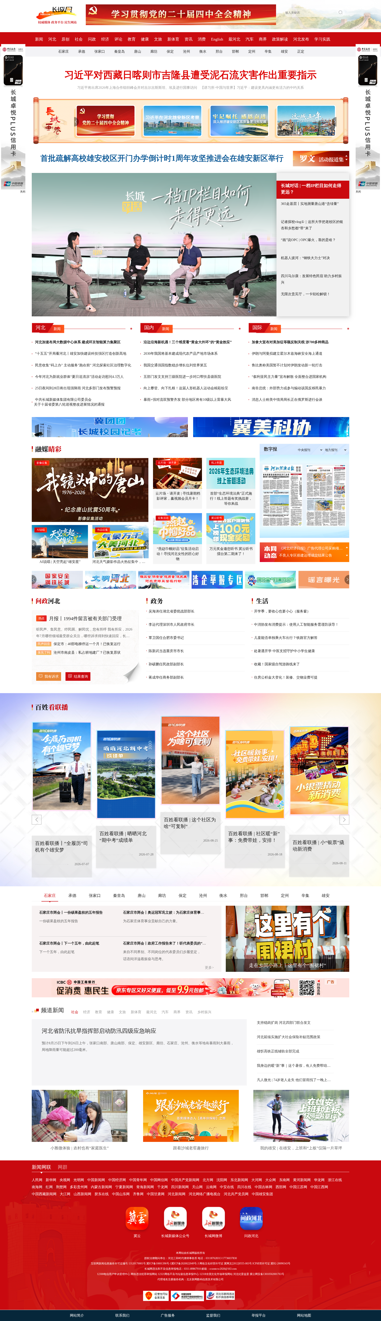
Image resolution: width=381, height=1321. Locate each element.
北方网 (208, 1180)
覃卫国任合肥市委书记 (166, 638)
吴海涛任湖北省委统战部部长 (171, 611)
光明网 (78, 1180)
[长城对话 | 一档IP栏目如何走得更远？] (154, 244)
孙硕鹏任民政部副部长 (166, 664)
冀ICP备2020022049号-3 (185, 1263)
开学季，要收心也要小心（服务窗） (282, 611)
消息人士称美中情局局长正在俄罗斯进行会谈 (287, 399)
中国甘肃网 (155, 1194)
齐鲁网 (138, 1194)
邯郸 (235, 51)
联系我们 (122, 1315)
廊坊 (153, 51)
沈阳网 (222, 1180)
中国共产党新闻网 (185, 1180)
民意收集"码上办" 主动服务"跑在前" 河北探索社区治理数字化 (83, 365)
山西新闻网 (82, 1194)
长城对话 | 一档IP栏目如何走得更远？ (311, 188)
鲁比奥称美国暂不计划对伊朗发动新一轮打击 (287, 365)
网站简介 (77, 1315)
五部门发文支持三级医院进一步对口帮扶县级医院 (182, 376)
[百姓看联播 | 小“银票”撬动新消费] (255, 774)
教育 (132, 39)
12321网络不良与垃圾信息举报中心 (178, 1274)
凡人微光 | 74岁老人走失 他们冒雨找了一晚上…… (295, 1080)
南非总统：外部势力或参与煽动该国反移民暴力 (289, 388)
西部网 (281, 1187)
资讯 (188, 39)
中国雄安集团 (262, 1194)
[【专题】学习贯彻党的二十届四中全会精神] (104, 121)
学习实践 (322, 39)
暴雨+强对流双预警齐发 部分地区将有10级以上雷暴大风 (187, 399)
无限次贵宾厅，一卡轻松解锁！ (305, 294)
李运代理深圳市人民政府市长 (171, 624)
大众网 (270, 1180)
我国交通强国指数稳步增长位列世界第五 (175, 365)
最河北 (234, 39)
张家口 (99, 51)
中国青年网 (138, 1180)
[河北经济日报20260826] (282, 495)
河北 (52, 39)
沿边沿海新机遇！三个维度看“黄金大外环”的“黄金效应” (188, 342)
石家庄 (63, 51)
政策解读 (280, 39)
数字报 (270, 449)
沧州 (186, 51)
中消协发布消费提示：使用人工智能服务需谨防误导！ (296, 624)
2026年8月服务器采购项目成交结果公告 (310, 548)
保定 (170, 51)
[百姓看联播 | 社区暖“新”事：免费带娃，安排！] (190, 760)
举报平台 (259, 1315)
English (217, 39)
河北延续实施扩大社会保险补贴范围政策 (288, 1037)
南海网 (37, 1187)
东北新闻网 (239, 1180)
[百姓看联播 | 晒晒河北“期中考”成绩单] (62, 766)
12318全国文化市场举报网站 (216, 1274)
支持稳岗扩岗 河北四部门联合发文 (284, 1022)
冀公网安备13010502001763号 (267, 1274)
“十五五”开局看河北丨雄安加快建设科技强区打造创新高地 (80, 353)
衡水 (202, 51)
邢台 (219, 51)
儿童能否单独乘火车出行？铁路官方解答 (286, 638)
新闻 (39, 39)
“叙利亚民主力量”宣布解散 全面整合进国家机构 (289, 376)
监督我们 (213, 1315)
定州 (251, 51)
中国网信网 (159, 1180)
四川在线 (244, 1187)
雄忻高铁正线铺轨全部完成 (278, 1051)
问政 (92, 39)
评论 (118, 39)
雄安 (284, 51)
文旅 (158, 39)
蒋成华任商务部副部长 (166, 677)
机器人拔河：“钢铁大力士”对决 (305, 258)
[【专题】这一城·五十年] (305, 121)
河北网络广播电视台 (204, 1194)
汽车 (250, 39)
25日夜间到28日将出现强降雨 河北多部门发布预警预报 (78, 388)
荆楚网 (61, 1187)
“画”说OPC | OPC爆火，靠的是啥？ (308, 240)
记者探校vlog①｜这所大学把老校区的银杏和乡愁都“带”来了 (312, 225)
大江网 (65, 1194)
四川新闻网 (180, 1187)
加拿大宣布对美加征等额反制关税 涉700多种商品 (290, 342)
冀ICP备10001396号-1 (158, 1263)
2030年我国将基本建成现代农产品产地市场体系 (181, 353)
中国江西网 (319, 1187)
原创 (65, 39)
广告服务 (168, 1315)
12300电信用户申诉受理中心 (113, 1274)
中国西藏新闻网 (44, 1194)
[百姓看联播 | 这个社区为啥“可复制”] (126, 774)
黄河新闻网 (302, 1180)
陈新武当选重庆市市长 (166, 651)
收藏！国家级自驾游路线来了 (277, 664)
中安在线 (227, 1187)
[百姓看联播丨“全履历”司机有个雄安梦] (319, 771)
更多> (209, 967)
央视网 (65, 1180)
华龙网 (319, 1180)
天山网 (197, 1187)
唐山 (137, 51)
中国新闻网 (96, 1180)
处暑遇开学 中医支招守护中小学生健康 (284, 651)
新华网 (51, 1180)
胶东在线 (102, 1194)
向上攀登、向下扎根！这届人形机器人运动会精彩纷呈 (186, 388)
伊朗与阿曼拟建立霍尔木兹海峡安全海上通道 (287, 353)
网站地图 (304, 1315)
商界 (263, 39)
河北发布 (301, 39)
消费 (202, 39)
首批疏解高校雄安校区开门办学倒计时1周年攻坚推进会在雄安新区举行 (162, 158)
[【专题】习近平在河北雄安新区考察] (171, 121)
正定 (300, 51)
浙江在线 (335, 1180)
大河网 (256, 1180)
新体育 (173, 39)
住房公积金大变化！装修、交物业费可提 (286, 677)
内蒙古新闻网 (101, 1187)
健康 (145, 39)
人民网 (37, 1180)
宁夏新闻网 (124, 1187)
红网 (49, 1187)
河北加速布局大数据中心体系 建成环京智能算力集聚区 (78, 342)
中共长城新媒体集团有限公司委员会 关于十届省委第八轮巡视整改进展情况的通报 (69, 402)
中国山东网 (121, 1194)
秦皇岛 (119, 51)
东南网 (284, 1180)
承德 (81, 51)
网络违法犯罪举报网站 (144, 1274)
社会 (79, 39)
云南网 (211, 1187)
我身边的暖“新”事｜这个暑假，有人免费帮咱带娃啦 (295, 1065)
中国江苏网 (298, 1187)
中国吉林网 (263, 1187)
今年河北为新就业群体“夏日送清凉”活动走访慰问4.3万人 (79, 376)
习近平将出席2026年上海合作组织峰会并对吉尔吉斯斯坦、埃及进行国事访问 (137, 87)
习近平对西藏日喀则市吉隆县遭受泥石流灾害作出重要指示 (190, 75)
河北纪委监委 (241, 1274)
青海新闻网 (145, 1187)
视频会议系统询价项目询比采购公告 (307, 555)
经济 (105, 39)
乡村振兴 (204, 1012)
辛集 (268, 51)
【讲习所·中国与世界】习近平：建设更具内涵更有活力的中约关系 (252, 87)
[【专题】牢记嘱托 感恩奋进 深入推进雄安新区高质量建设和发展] (238, 121)
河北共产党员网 (236, 1194)
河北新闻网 (176, 1194)
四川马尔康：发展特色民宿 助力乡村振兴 (311, 279)
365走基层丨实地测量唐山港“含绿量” (310, 204)
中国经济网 (117, 1180)
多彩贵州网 (79, 1187)
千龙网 (162, 1187)
